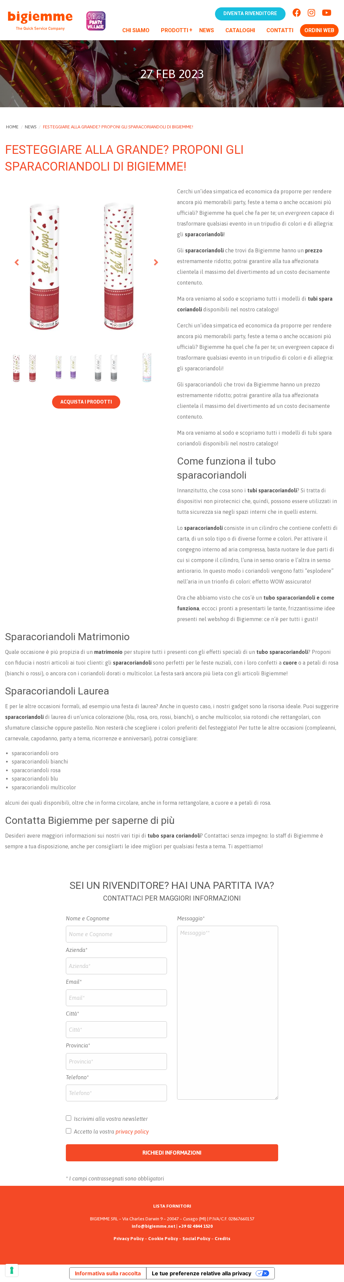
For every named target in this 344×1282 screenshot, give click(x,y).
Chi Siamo (135, 30)
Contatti (279, 30)
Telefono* (77, 1077)
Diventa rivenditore (250, 13)
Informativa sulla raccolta (108, 1273)
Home (12, 126)
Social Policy (196, 1238)
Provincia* (78, 1045)
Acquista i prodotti (86, 402)
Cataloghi (240, 30)
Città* (72, 1014)
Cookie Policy (163, 1238)
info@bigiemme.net (153, 1226)
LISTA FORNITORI (172, 1206)
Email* (74, 982)
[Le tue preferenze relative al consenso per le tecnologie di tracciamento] (11, 1270)
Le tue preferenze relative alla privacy (201, 1273)
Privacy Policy (129, 1238)
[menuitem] (136, 31)
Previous (17, 262)
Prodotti (174, 30)
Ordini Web (319, 30)
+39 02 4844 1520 (195, 1226)
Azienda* (76, 950)
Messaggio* (191, 918)
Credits (222, 1238)
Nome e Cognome (88, 918)
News (206, 30)
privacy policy (132, 1131)
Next (155, 262)
